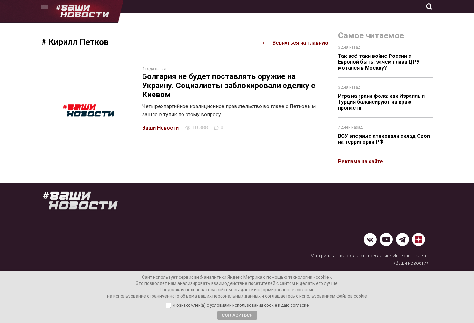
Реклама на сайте (360, 161)
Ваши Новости (160, 128)
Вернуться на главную (300, 43)
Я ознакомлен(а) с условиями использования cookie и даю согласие (241, 305)
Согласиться (237, 315)
